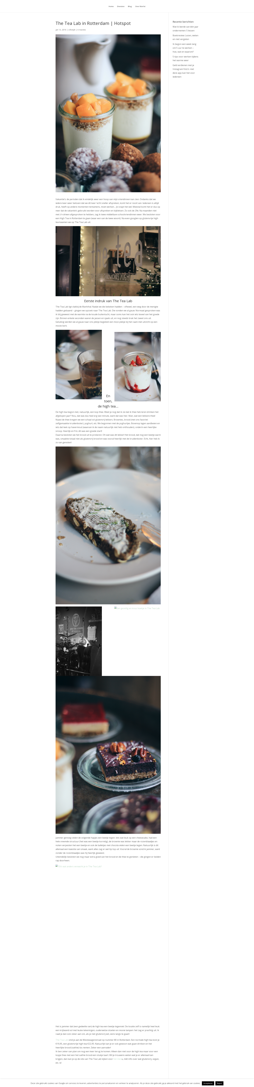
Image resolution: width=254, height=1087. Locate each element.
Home (111, 6)
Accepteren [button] (208, 1083)
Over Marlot (140, 6)
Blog (130, 6)
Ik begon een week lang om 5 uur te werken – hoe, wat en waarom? (184, 48)
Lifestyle (71, 29)
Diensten (120, 6)
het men (117, 1058)
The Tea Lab (62, 1039)
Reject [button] (219, 1083)
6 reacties (82, 29)
